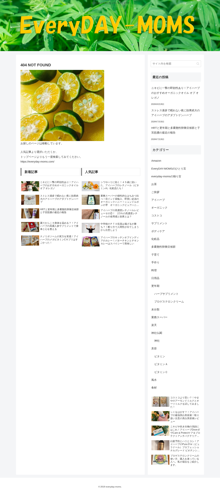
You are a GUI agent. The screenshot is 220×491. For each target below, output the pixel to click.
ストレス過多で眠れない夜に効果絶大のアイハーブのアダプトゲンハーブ (175, 113)
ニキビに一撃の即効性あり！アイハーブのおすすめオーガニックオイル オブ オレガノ (175, 92)
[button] (198, 63)
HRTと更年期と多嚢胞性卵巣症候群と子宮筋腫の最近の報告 (175, 130)
